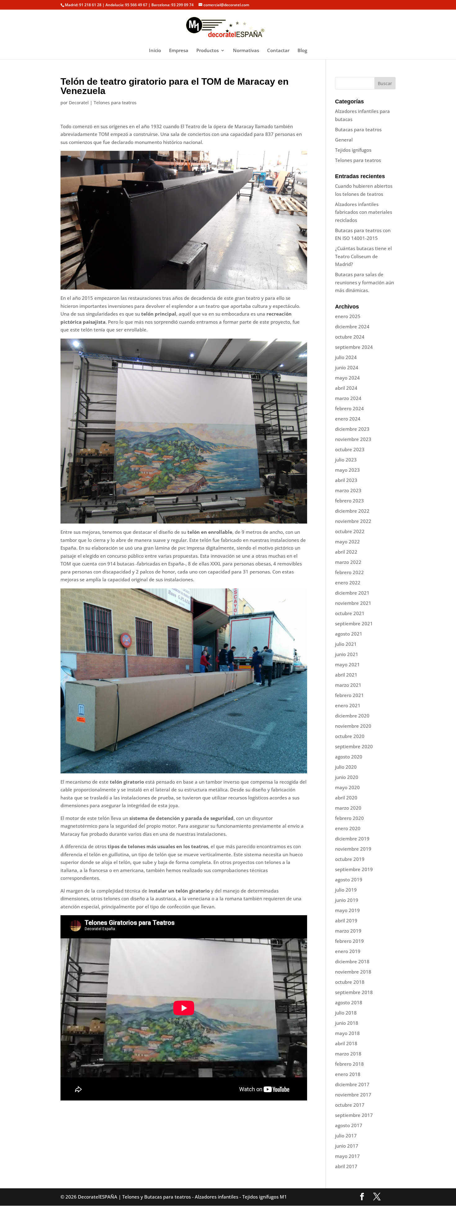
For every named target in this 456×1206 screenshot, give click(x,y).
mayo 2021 (347, 664)
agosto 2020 (348, 757)
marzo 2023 (348, 490)
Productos (207, 50)
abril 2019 (346, 920)
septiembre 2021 (354, 623)
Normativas (246, 50)
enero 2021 (347, 705)
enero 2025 (347, 316)
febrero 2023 (349, 500)
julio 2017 (346, 1135)
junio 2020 (346, 777)
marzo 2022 (348, 562)
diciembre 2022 (352, 511)
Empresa (178, 50)
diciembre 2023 (352, 429)
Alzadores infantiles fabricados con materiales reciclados (363, 212)
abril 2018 (346, 1043)
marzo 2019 (348, 931)
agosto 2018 (348, 1002)
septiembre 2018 (354, 992)
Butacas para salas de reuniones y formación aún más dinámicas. (364, 282)
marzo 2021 (348, 685)
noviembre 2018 (353, 972)
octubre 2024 (349, 337)
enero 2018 (347, 1074)
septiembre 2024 (354, 347)
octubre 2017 (349, 1105)
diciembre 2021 (352, 593)
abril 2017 (346, 1166)
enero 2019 (347, 951)
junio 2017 (346, 1146)
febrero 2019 (349, 941)
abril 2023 (346, 480)
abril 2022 (346, 552)
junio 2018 (346, 1023)
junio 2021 (346, 654)
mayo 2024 (347, 378)
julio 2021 (346, 644)
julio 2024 (346, 357)
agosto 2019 (348, 879)
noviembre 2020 (353, 726)
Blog (302, 50)
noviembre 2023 (353, 439)
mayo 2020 (347, 787)
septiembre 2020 (354, 746)
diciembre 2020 (352, 716)
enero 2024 (347, 419)
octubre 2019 (349, 859)
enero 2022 (347, 582)
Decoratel (79, 103)
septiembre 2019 (354, 869)
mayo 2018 (347, 1033)
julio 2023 (346, 460)
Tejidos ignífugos (353, 150)
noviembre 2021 (353, 603)
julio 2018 (346, 1013)
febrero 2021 (349, 695)
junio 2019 (346, 900)
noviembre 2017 (353, 1094)
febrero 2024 (349, 408)
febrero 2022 (349, 572)
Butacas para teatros (358, 129)
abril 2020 (346, 797)
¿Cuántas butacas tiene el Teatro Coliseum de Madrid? (363, 256)
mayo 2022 (347, 541)
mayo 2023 (347, 470)
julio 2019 (346, 890)
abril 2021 (346, 675)
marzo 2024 (348, 398)
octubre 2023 (349, 449)
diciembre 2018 (352, 961)
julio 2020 (346, 767)
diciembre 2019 (352, 838)
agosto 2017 (348, 1125)
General (344, 140)
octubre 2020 (349, 736)
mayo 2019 (347, 910)
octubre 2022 (349, 531)
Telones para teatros (115, 103)
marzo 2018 (348, 1054)
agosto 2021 (348, 634)
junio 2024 (346, 367)
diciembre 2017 (352, 1084)
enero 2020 (347, 828)
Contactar (278, 50)
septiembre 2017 (354, 1115)
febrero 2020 (349, 818)
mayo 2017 (347, 1156)
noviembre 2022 (353, 521)
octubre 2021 (349, 613)
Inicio (155, 50)
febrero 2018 (349, 1064)
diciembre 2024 (352, 326)
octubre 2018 (349, 982)
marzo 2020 (348, 808)
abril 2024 (346, 388)
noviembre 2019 (353, 849)
